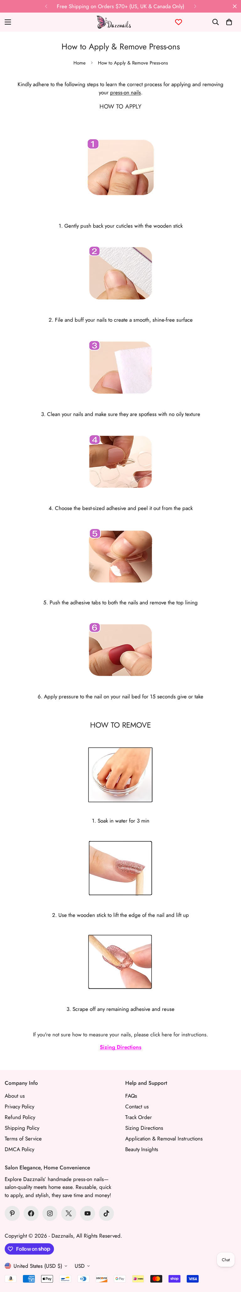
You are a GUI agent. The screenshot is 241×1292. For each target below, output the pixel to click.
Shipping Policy (22, 1128)
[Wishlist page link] (178, 22)
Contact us (137, 1106)
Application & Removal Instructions (164, 1138)
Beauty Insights (141, 1149)
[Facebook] (31, 1213)
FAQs (131, 1096)
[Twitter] (68, 1213)
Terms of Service (23, 1138)
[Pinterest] (12, 1213)
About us (15, 1096)
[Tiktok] (106, 1213)
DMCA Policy (19, 1149)
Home (79, 62)
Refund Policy (20, 1117)
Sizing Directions (120, 1047)
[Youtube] (87, 1213)
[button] (229, 22)
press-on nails (125, 92)
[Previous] (46, 6)
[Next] (195, 6)
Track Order (138, 1117)
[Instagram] (49, 1213)
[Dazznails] (113, 22)
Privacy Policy (19, 1106)
